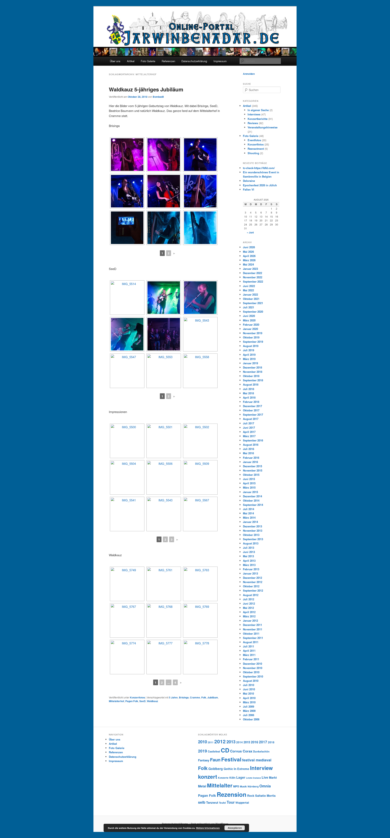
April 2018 (249, 397)
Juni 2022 (249, 286)
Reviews (253, 123)
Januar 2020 (250, 329)
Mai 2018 (248, 393)
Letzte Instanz (253, 777)
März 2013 (249, 565)
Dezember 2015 (252, 466)
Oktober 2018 (251, 376)
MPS (236, 786)
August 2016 (250, 445)
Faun (215, 759)
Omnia (265, 786)
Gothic (228, 769)
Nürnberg (253, 786)
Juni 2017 (249, 427)
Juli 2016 (248, 449)
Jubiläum (212, 697)
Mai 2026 (248, 252)
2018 (271, 742)
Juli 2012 (248, 599)
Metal (202, 786)
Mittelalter (219, 785)
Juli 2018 (248, 389)
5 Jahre (173, 697)
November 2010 (252, 668)
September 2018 (253, 380)
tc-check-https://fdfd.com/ (259, 168)
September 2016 (253, 440)
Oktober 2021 (251, 299)
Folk (203, 697)
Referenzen (168, 61)
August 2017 (250, 419)
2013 (230, 742)
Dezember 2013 (252, 526)
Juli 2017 (248, 423)
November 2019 (252, 333)
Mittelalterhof (116, 701)
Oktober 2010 (251, 672)
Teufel (222, 802)
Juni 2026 (249, 247)
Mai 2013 (248, 556)
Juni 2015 (249, 479)
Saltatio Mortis (265, 796)
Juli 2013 (248, 548)
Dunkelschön (261, 751)
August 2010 (250, 681)
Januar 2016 (250, 462)
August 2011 (250, 642)
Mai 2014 (248, 513)
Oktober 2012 (251, 586)
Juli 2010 (248, 685)
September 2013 (253, 539)
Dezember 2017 (252, 406)
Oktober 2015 (251, 475)
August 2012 (250, 595)
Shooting (253, 153)
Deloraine (249, 181)
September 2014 (253, 505)
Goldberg (215, 768)
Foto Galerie (148, 61)
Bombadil (158, 97)
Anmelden (249, 74)
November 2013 (252, 530)
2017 (263, 741)
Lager (240, 777)
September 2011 (253, 638)
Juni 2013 (249, 552)
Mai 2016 (248, 453)
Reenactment (256, 149)
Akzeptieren (235, 828)
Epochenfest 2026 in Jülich (260, 185)
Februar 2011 (251, 659)
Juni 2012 (249, 603)
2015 (247, 742)
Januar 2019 (250, 363)
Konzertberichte (258, 119)
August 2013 (250, 543)
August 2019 (250, 346)
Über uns (115, 61)
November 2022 (252, 277)
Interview (261, 768)
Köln (232, 777)
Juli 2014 (248, 509)
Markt (273, 777)
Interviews (254, 114)
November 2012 (252, 582)
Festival (231, 759)
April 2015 (249, 483)
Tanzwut (212, 802)
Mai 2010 (248, 693)
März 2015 (249, 487)
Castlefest (214, 751)
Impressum (220, 61)
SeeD (142, 701)
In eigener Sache (258, 110)
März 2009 (249, 711)
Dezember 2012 (252, 578)
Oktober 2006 (251, 719)
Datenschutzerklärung (194, 61)
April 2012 (249, 612)
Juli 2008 (248, 715)
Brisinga (184, 697)
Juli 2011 (248, 646)
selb (201, 802)
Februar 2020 (251, 324)
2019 (202, 751)
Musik (243, 786)
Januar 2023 (250, 269)
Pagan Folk (131, 701)
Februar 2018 (251, 402)
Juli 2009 (248, 706)
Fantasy (203, 760)
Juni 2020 (249, 316)
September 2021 (253, 303)
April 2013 (249, 561)
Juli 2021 (248, 307)
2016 (254, 742)
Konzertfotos (137, 697)
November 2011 (252, 629)
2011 (210, 742)
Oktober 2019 (251, 337)
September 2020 (253, 311)
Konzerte (223, 777)
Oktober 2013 (251, 535)
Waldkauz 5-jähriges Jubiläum (146, 89)
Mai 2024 (248, 264)
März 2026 (249, 260)
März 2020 (249, 320)
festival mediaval (256, 759)
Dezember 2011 (252, 625)
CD (225, 750)
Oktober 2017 (251, 410)
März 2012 (249, 616)
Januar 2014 (250, 522)
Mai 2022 (248, 290)
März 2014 (249, 517)
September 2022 (253, 281)
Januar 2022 (250, 294)
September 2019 (253, 342)
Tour (231, 802)
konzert (207, 776)
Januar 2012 (250, 620)
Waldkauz (152, 701)
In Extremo (241, 769)
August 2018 (250, 384)
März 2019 (249, 359)
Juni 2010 (249, 689)
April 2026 (249, 256)
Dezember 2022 (252, 273)
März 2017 (249, 436)
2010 (202, 742)
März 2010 (249, 702)
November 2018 (252, 372)
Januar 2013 (250, 573)
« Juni (250, 232)
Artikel (130, 61)
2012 (220, 741)
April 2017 (249, 432)
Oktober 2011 (251, 633)
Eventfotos (254, 140)
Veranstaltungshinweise (262, 127)
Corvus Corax (241, 751)
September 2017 (253, 414)
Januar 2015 (250, 492)
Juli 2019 (248, 350)
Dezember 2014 (252, 496)
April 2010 (249, 698)
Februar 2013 (251, 569)
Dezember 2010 (252, 664)
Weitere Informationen (208, 827)
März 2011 (249, 655)
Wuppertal (242, 802)
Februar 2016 (251, 458)
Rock (250, 796)
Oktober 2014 (251, 500)
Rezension (231, 794)
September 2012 (253, 590)
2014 (239, 742)
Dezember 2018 (252, 367)
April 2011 (249, 651)
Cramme (195, 697)
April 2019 (249, 355)
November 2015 (252, 470)
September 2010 (253, 676)
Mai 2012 (248, 608)
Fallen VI (248, 189)
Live (265, 777)
